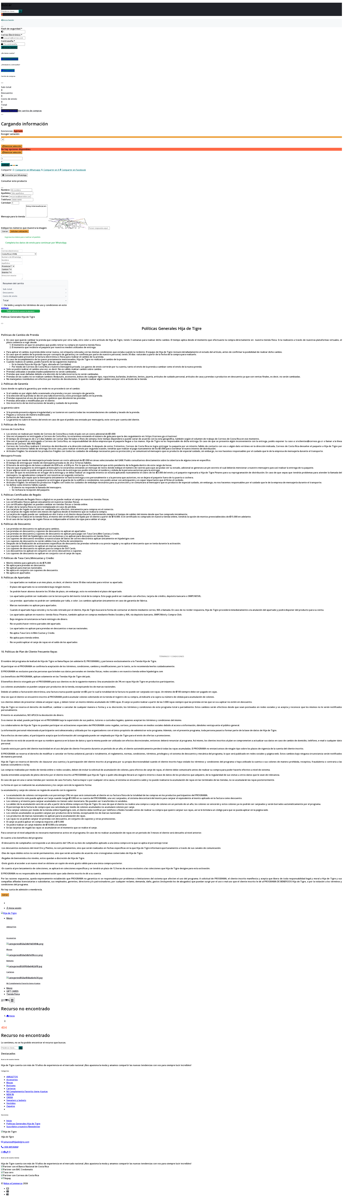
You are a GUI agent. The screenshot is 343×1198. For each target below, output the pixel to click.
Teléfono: (6, 199)
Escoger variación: (10, 134)
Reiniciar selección (12, 146)
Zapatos (10, 1106)
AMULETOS (11, 927)
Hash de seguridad (11, 28)
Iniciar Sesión (10, 47)
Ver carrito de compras (30, 110)
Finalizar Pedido (9, 110)
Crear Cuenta (11, 58)
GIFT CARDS (12, 991)
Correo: (5, 196)
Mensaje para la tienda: (13, 216)
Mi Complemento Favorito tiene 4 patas (23, 983)
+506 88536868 (10, 1146)
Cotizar (5, 164)
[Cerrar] (2, 26)
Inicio (9, 1120)
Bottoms (10, 960)
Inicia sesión (14, 908)
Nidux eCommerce (13, 1183)
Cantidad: (6, 202)
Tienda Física (13, 994)
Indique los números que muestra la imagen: (24, 227)
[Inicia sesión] (2, 1000)
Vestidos (11, 1103)
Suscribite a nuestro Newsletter (23, 1126)
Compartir (6, 169)
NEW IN (10, 1094)
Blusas (9, 949)
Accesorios (11, 938)
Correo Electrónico (11, 34)
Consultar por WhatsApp (15, 175)
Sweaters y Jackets (16, 1100)
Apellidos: (6, 193)
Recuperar (9, 70)
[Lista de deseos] (4, 1000)
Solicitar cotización (19, 231)
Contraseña (8, 41)
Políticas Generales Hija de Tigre (23, 1123)
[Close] (2, 82)
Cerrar (5, 231)
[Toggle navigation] (12, 1000)
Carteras (10, 972)
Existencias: (7, 131)
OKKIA (9, 1097)
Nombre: (5, 189)
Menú (9, 918)
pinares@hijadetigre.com (16, 1141)
